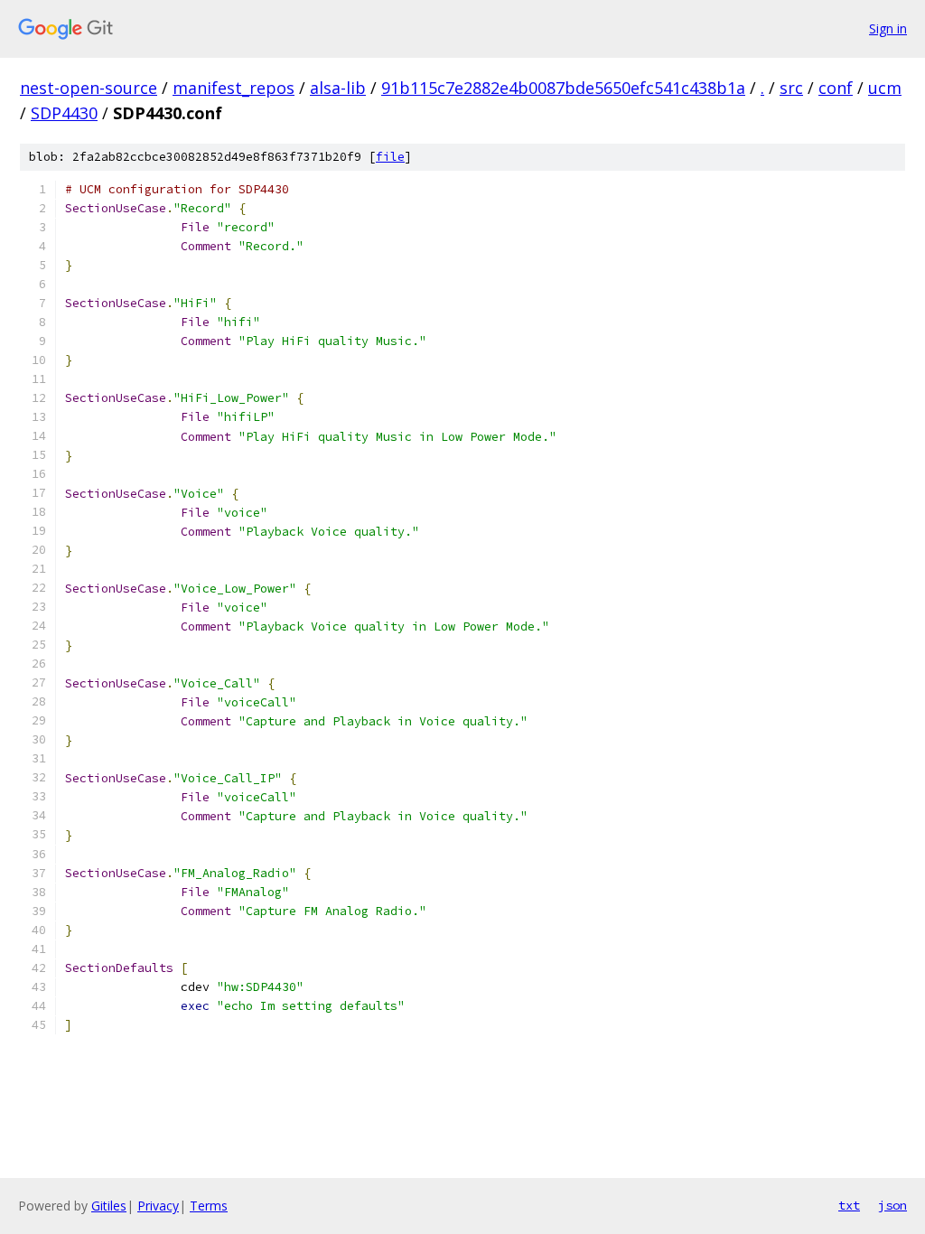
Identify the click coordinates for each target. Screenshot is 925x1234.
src (791, 87)
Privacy (158, 1205)
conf (835, 87)
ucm (885, 87)
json (892, 1205)
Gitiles (108, 1205)
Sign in (888, 28)
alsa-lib (338, 87)
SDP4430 (64, 113)
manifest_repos (233, 87)
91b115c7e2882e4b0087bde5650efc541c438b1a (563, 87)
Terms (209, 1205)
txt (849, 1205)
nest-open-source (88, 87)
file (390, 156)
